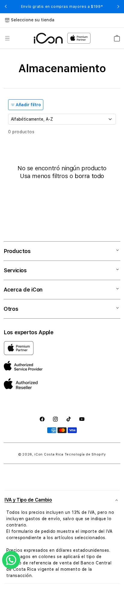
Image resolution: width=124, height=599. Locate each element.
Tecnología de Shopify (85, 454)
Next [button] (118, 7)
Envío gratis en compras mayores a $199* (62, 7)
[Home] (48, 38)
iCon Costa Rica (49, 454)
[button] (7, 38)
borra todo (89, 176)
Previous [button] (6, 7)
